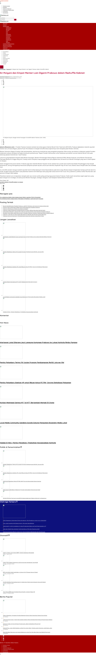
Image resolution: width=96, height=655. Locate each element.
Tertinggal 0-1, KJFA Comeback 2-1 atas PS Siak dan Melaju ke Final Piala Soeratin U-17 (24, 526)
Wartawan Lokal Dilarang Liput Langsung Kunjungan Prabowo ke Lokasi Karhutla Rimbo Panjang (27, 236)
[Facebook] (3, 186)
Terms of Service (7, 647)
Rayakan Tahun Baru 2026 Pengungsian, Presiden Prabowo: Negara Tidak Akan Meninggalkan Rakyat (28, 213)
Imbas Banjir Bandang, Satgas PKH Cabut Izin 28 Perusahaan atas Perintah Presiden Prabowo (26, 211)
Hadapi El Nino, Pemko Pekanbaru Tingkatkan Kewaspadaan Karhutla (20, 312)
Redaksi (5, 646)
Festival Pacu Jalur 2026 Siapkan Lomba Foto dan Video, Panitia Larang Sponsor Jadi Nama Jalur (27, 628)
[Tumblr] (3, 188)
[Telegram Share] (3, 83)
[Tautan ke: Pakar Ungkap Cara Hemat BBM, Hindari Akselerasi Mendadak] (14, 551)
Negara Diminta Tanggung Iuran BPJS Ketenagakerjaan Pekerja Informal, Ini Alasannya (24, 498)
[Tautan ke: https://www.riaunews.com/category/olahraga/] (17, 502)
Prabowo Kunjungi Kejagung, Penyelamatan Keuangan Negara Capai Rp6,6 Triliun (23, 216)
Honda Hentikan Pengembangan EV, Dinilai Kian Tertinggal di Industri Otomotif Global (24, 582)
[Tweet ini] (3, 81)
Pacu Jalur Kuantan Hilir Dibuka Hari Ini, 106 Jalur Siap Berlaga (18, 523)
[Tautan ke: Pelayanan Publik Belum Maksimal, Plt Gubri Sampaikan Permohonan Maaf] (6, 488)
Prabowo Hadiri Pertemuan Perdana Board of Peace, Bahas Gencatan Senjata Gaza (24, 210)
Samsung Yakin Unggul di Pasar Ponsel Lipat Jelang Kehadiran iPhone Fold (21, 624)
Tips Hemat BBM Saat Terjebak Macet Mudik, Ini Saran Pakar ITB (19, 592)
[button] (15, 19)
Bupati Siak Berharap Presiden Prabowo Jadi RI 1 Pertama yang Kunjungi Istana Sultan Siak (26, 206)
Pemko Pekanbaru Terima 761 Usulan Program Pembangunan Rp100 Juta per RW (23, 251)
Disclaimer (5, 652)
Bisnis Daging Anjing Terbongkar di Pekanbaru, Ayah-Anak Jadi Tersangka (21, 198)
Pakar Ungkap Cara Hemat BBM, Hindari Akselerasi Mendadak (18, 552)
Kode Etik (5, 650)
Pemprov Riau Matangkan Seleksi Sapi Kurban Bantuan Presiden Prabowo (21, 207)
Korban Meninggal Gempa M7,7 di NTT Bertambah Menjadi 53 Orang (20, 282)
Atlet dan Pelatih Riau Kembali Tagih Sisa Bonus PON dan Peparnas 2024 (21, 529)
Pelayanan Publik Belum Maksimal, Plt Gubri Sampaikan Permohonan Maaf (21, 489)
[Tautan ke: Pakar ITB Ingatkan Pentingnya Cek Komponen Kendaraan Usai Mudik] (6, 561)
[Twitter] (3, 187)
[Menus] (0, 2)
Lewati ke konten (4, 0)
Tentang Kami (6, 645)
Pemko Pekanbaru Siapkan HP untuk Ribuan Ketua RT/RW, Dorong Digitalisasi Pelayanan (25, 266)
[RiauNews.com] (4, 15)
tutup (2, 66)
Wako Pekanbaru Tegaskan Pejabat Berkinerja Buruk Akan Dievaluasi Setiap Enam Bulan (25, 615)
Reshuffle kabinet (13, 182)
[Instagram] (3, 190)
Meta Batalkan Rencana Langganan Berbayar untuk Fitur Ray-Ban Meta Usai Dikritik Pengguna (26, 632)
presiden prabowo (4, 182)
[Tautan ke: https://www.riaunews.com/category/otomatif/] (9, 535)
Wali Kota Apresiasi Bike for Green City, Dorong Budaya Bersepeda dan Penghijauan (24, 532)
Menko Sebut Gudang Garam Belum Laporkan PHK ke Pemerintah (20, 197)
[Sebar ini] (3, 80)
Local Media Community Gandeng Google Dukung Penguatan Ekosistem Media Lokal (24, 297)
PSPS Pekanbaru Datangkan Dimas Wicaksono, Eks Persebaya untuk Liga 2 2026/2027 (24, 520)
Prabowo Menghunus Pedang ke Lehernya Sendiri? (15, 208)
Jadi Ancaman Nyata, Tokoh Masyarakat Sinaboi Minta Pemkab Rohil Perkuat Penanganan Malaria (27, 619)
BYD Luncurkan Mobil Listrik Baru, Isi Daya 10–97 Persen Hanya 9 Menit (20, 572)
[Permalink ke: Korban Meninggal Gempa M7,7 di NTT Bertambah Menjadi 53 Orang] (14, 280)
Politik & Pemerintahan (10, 78)
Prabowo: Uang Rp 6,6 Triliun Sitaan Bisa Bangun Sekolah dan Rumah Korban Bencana (24, 214)
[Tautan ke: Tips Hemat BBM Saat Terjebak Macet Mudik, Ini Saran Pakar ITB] (6, 590)
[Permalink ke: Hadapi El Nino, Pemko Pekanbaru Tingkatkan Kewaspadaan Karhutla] (14, 310)
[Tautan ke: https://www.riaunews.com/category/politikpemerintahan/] (21, 447)
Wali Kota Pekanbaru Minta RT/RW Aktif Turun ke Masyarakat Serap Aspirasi (22, 481)
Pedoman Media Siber (8, 649)
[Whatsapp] (3, 84)
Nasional (2, 78)
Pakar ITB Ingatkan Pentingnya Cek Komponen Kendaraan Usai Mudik (20, 562)
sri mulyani (20, 182)
